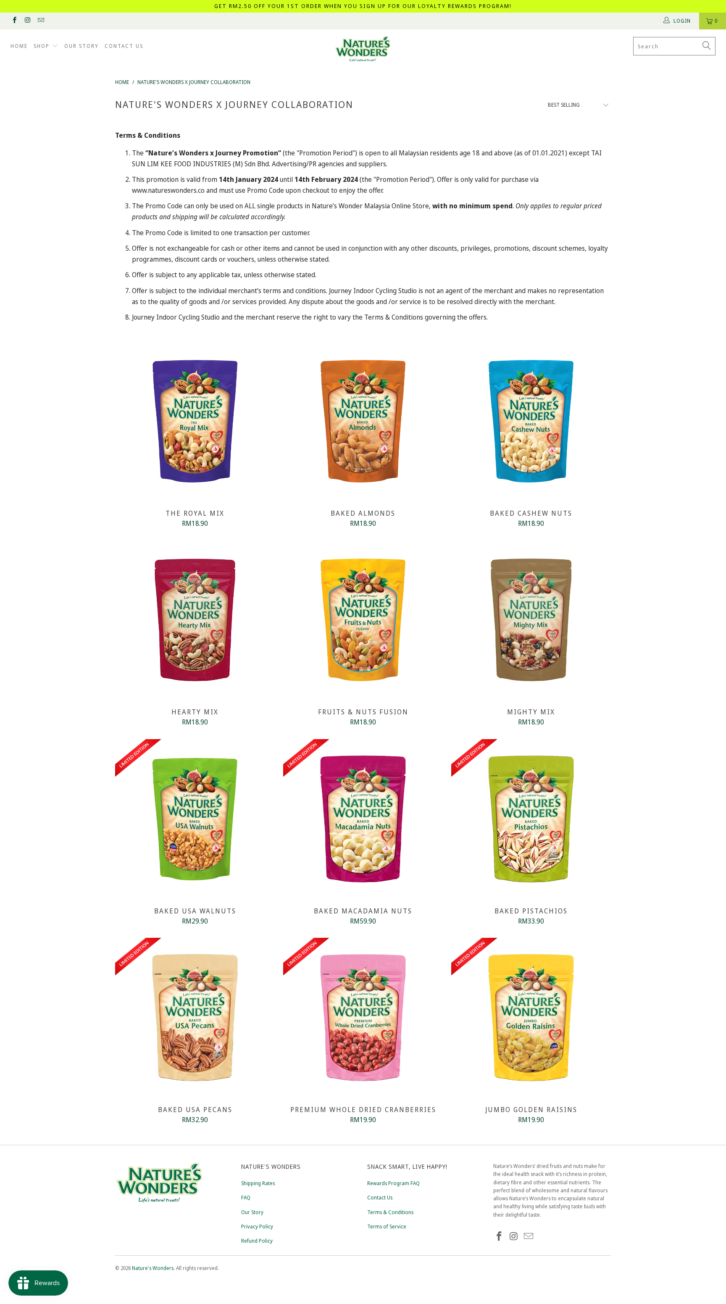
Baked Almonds (363, 421)
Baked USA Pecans (195, 1017)
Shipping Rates (258, 1183)
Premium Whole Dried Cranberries (363, 1017)
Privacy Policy (257, 1226)
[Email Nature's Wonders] (40, 20)
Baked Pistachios (531, 819)
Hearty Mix (195, 620)
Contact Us (379, 1197)
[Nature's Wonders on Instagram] (27, 20)
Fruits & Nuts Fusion (363, 620)
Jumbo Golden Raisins (531, 1017)
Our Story (252, 1212)
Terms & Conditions (390, 1212)
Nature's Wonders (153, 1268)
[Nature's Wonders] (363, 48)
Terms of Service (386, 1226)
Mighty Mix (531, 620)
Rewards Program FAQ (393, 1183)
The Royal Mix (195, 421)
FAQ (245, 1197)
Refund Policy (257, 1240)
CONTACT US (124, 46)
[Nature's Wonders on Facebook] (14, 20)
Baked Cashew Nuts (531, 421)
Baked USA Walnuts (195, 819)
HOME (19, 46)
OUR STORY (81, 46)
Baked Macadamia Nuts (363, 819)
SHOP (43, 46)
